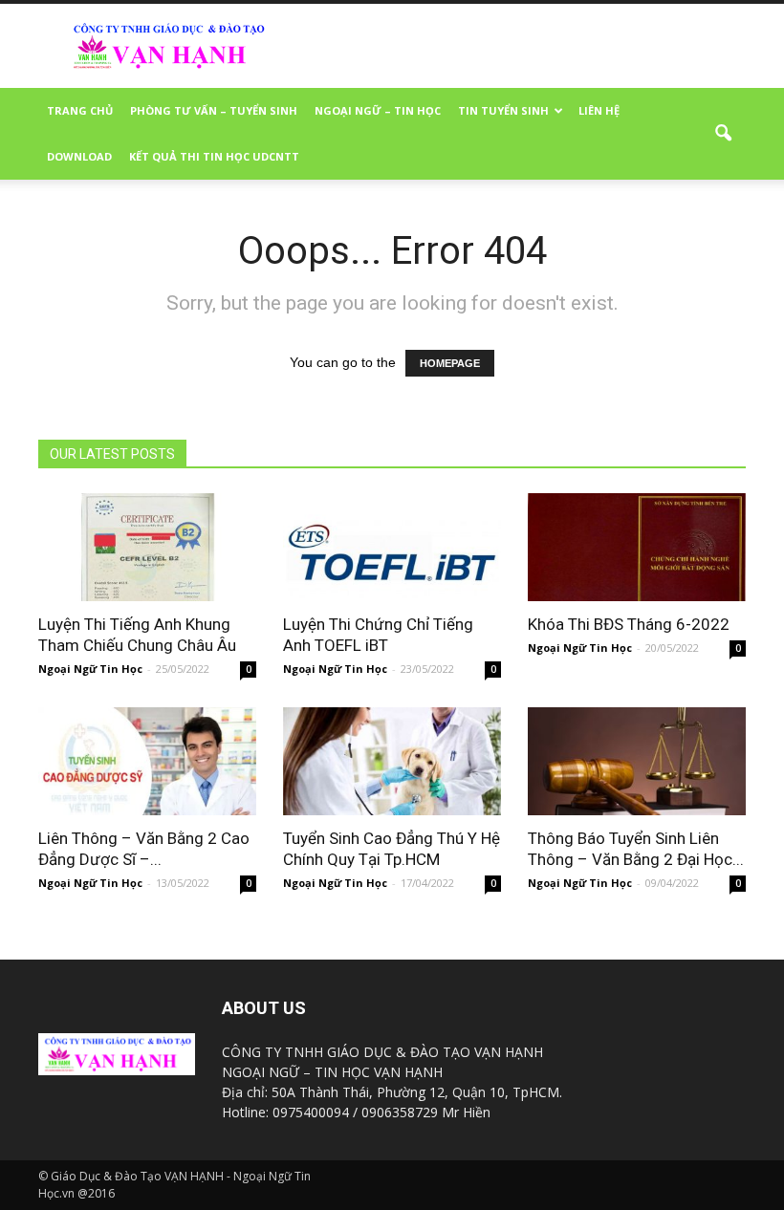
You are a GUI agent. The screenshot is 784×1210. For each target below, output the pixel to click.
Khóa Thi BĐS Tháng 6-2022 (629, 624)
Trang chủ (80, 110)
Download (79, 156)
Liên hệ (599, 110)
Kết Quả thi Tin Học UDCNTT (214, 156)
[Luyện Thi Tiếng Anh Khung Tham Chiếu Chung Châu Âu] (147, 547)
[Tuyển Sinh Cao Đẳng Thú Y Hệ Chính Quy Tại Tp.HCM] (392, 761)
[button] (723, 134)
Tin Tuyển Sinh (503, 110)
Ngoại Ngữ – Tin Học (378, 110)
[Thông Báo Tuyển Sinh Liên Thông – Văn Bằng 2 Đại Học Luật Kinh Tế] (637, 761)
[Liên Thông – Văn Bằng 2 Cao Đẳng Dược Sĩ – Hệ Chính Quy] (147, 761)
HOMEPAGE (450, 363)
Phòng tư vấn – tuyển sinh (213, 110)
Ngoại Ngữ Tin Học (90, 668)
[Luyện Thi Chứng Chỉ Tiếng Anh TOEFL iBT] (392, 547)
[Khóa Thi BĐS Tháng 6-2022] (637, 547)
